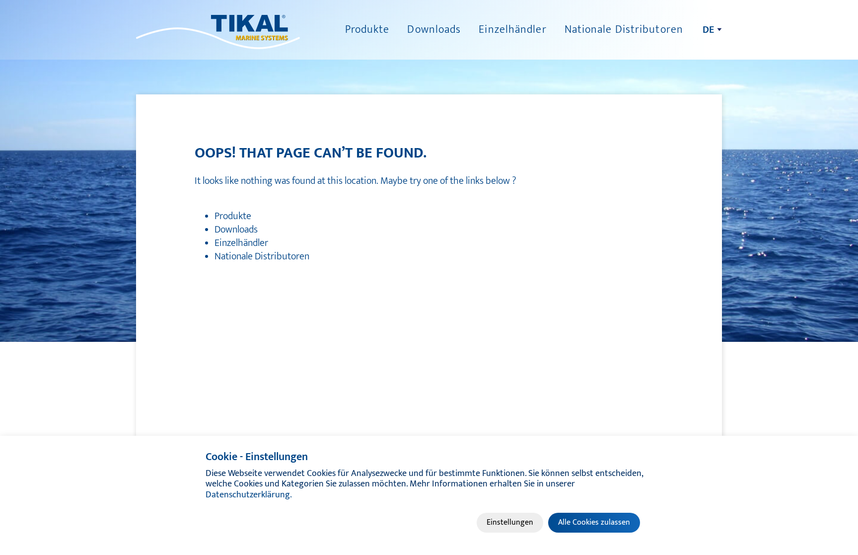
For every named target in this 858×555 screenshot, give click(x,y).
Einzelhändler (512, 29)
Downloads (434, 29)
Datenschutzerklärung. (249, 494)
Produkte (367, 29)
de (708, 29)
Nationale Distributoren (624, 29)
